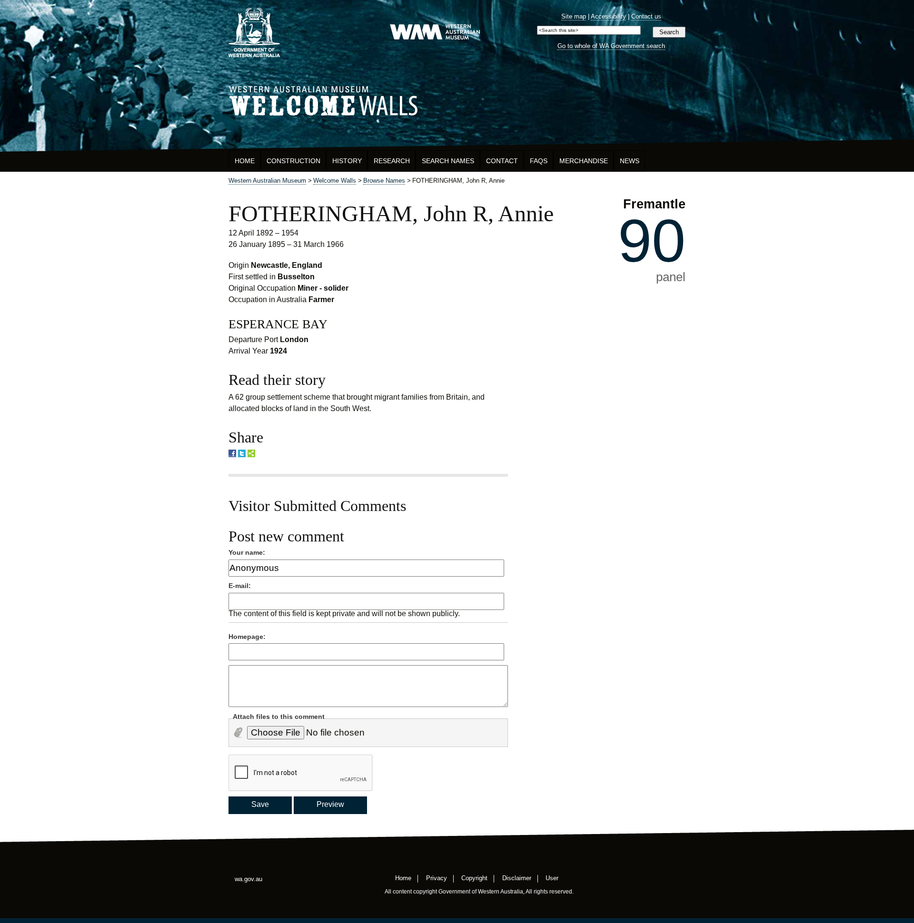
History (347, 161)
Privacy (436, 877)
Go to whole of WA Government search (611, 45)
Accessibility (608, 16)
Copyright (474, 877)
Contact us (646, 16)
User (552, 877)
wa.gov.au (248, 879)
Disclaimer (516, 877)
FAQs (538, 161)
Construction (293, 161)
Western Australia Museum (254, 33)
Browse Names (384, 180)
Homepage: (247, 636)
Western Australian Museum (434, 33)
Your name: (246, 552)
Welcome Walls (457, 99)
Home (245, 161)
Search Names (448, 161)
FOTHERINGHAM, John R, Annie (391, 213)
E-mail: (239, 585)
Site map (573, 16)
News (629, 161)
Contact (502, 161)
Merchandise (583, 161)
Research (392, 161)
